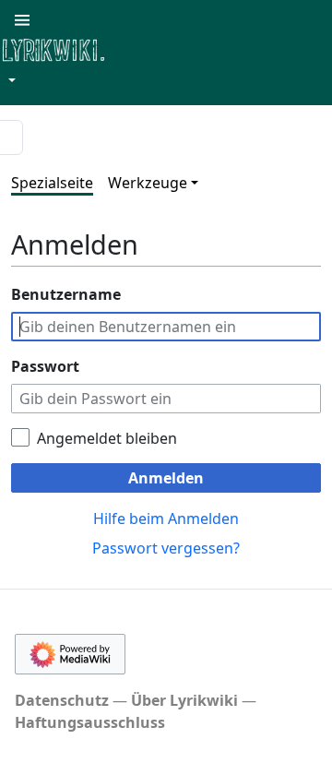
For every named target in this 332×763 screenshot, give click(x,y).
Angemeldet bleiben (107, 438)
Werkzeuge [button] (147, 183)
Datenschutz (62, 700)
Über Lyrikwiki (184, 700)
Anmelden (166, 478)
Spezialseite (52, 183)
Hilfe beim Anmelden (166, 518)
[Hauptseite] (143, 48)
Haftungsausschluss (90, 722)
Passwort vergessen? (166, 548)
